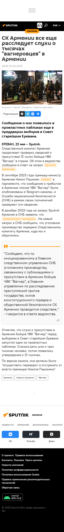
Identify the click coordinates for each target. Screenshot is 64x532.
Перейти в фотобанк (43, 107)
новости (8, 424)
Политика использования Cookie (20, 474)
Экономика (41, 424)
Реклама (19, 460)
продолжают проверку (19, 219)
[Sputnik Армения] (11, 26)
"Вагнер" (42, 377)
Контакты (7, 460)
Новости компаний (12, 465)
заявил (46, 179)
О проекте (8, 455)
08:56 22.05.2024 (12, 66)
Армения (7, 377)
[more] (58, 320)
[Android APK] (13, 498)
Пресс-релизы (33, 460)
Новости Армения (25, 377)
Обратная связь (11, 487)
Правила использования (29, 455)
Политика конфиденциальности (20, 469)
